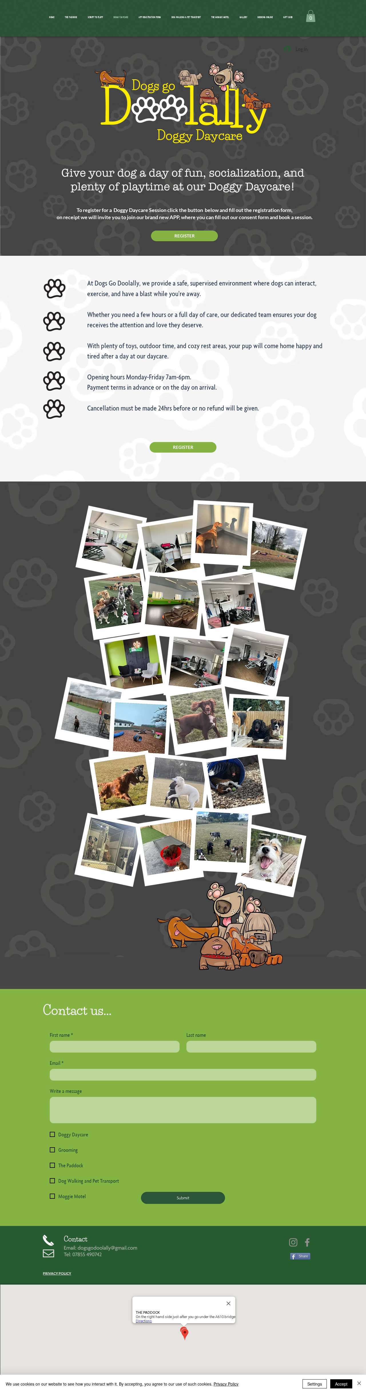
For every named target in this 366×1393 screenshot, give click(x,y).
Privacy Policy (226, 1384)
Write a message (66, 1090)
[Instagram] (293, 1242)
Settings (314, 1384)
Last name (196, 1034)
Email (56, 1062)
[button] (311, 16)
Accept (341, 1384)
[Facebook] (307, 1242)
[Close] (359, 1383)
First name (61, 1034)
